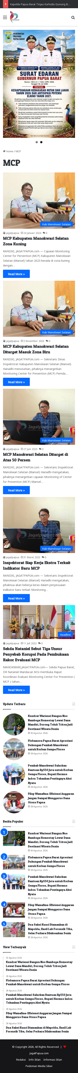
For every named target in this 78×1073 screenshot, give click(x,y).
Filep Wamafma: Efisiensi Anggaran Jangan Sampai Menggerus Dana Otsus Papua (51, 798)
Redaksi (21, 1059)
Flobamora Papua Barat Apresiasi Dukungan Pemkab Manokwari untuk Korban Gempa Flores (50, 745)
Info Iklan (35, 1059)
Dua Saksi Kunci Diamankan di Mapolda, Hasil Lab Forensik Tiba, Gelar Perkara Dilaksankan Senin (50, 929)
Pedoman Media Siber (39, 1065)
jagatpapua (12, 232)
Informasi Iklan (52, 1059)
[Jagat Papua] (14, 17)
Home (9, 150)
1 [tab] (37, 142)
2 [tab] (41, 142)
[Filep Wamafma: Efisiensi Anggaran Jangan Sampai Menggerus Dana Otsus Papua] (14, 802)
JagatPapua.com (39, 1052)
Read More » (16, 273)
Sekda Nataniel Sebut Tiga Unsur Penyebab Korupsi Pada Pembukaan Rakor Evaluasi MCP (36, 654)
